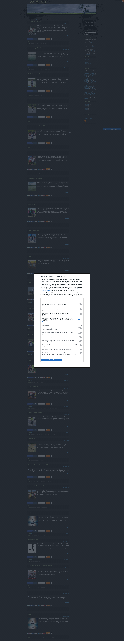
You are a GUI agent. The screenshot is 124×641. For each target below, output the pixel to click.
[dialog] (62, 320)
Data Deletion (54, 364)
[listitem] (62, 301)
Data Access (62, 364)
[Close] (86, 276)
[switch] (80, 304)
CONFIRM (51, 359)
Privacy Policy (70, 364)
